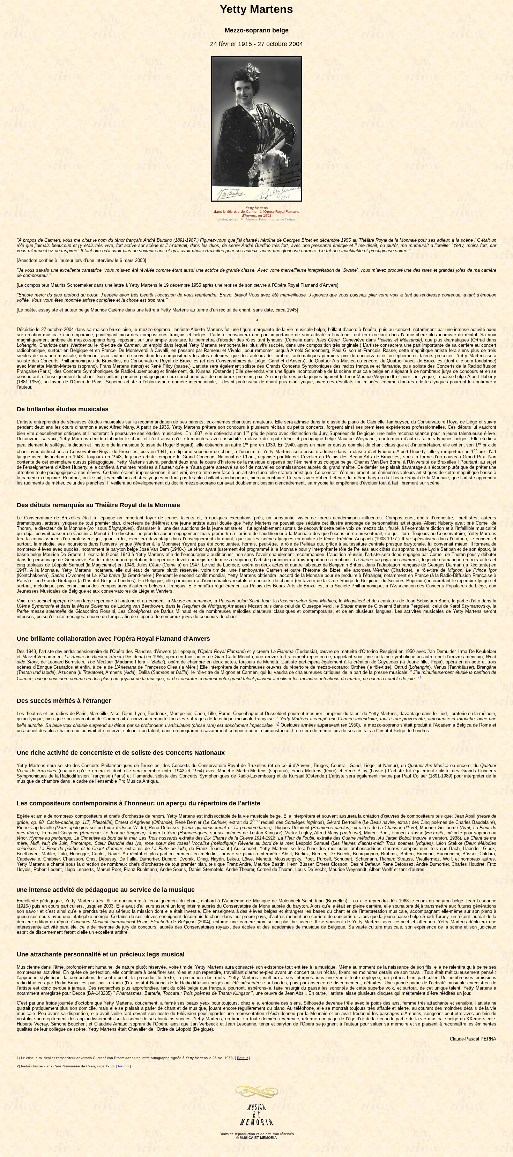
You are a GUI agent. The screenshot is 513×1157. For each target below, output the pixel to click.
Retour (242, 1058)
